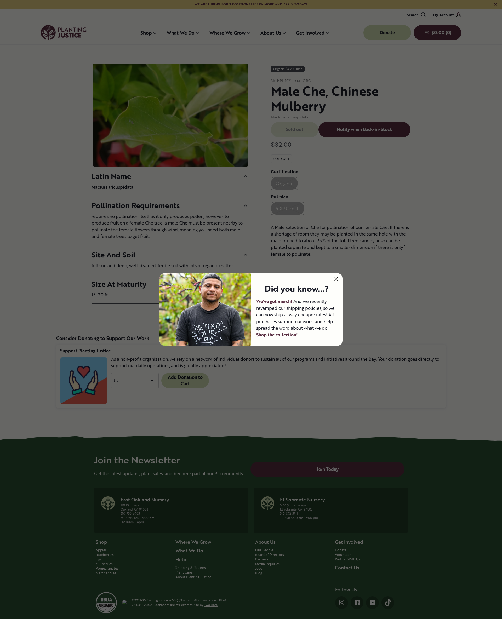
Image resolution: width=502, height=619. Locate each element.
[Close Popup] (336, 279)
